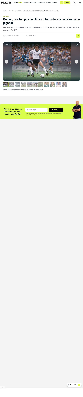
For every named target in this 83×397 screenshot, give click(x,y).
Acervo (17, 2)
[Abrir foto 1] (5, 84)
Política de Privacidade (34, 114)
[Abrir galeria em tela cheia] (41, 61)
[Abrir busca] (80, 2)
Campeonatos (41, 2)
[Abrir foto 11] (64, 84)
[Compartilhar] (78, 36)
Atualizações (26, 2)
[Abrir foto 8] (46, 84)
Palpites (48, 2)
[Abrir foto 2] (11, 84)
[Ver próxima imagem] (76, 62)
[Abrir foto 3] (17, 84)
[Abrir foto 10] (58, 84)
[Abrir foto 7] (40, 84)
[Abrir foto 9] (52, 84)
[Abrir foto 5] (29, 84)
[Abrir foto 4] (23, 84)
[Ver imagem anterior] (6, 62)
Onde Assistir (33, 2)
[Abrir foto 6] (35, 84)
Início (5, 10)
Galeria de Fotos (15, 10)
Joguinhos (54, 2)
